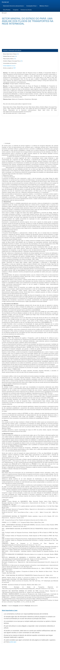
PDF (15, 68)
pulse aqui (13, 642)
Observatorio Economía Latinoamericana (13, 6)
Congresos (15, 10)
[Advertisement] (30, 38)
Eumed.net (5, 2)
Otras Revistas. (7, 10)
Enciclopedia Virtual (31, 6)
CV (17, 54)
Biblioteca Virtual (44, 6)
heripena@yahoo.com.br (9, 65)
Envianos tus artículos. (26, 10)
